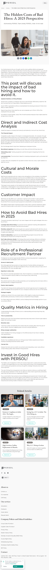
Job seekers (4, 506)
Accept (15, 566)
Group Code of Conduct (7, 523)
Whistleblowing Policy (6, 542)
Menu (45, 3)
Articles (7, 8)
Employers (4, 509)
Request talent (5, 515)
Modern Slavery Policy (6, 532)
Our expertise (4, 494)
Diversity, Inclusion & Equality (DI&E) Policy (12, 535)
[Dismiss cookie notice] (23, 561)
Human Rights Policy (6, 538)
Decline (5, 566)
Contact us (4, 491)
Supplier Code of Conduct (7, 526)
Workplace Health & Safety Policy (9, 545)
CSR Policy (3, 497)
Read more (6, 423)
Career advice (4, 512)
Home (2, 8)
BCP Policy (4, 548)
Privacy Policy (4, 529)
